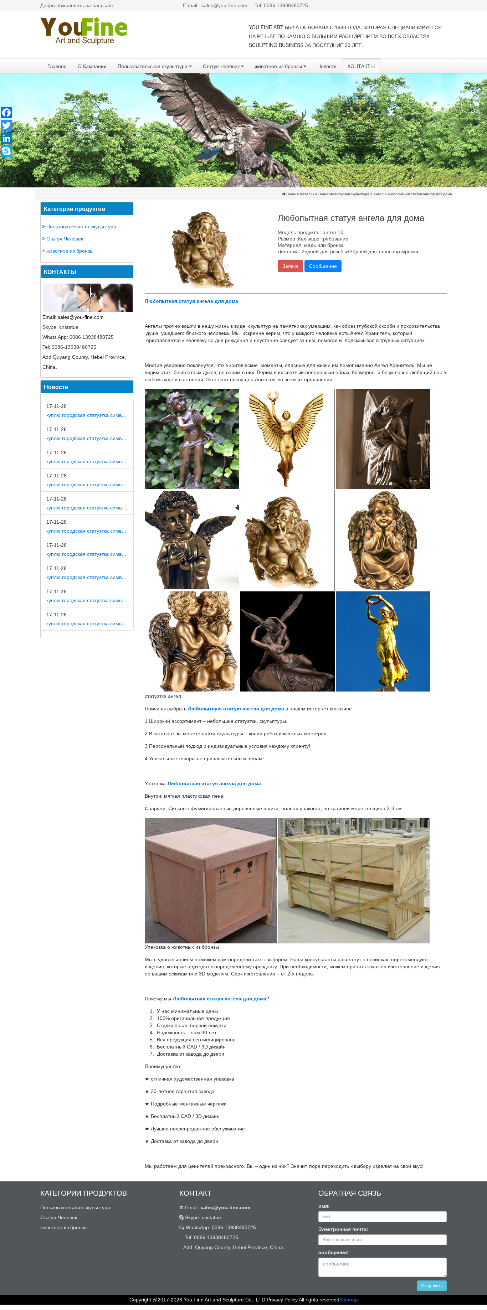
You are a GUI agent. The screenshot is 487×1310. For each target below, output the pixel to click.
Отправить (432, 1285)
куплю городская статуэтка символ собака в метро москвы (87, 437)
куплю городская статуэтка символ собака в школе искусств (87, 623)
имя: (324, 1206)
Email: (217, 1207)
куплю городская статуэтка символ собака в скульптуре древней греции (87, 600)
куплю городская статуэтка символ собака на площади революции (87, 461)
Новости (327, 65)
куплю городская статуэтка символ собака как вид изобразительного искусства (87, 484)
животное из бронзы (279, 65)
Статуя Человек (222, 65)
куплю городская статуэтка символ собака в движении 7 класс (87, 576)
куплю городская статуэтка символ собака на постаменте (87, 507)
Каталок (307, 194)
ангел (379, 194)
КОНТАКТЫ (361, 65)
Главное (57, 65)
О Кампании (92, 65)
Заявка (290, 266)
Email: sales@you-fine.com (73, 317)
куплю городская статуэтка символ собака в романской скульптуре (87, 530)
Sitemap (348, 1300)
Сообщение (323, 266)
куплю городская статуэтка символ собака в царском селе (87, 553)
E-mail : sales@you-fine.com (215, 5)
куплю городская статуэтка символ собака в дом (87, 414)
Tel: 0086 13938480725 (281, 5)
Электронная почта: (343, 1229)
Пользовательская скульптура (153, 65)
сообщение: (333, 1252)
